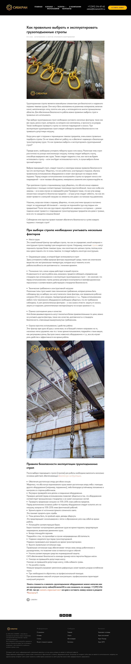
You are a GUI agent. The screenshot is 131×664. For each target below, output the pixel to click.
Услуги (69, 635)
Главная (38, 7)
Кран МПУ (101, 642)
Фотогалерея (53, 9)
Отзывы (39, 635)
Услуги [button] (61, 7)
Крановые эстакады (104, 632)
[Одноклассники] (67, 615)
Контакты (66, 9)
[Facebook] (61, 615)
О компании (75, 7)
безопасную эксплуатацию (70, 476)
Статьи (39, 638)
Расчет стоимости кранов (44, 642)
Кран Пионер (102, 638)
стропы (95, 245)
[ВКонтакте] (64, 615)
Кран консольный (103, 635)
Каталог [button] (49, 7)
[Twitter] (70, 615)
